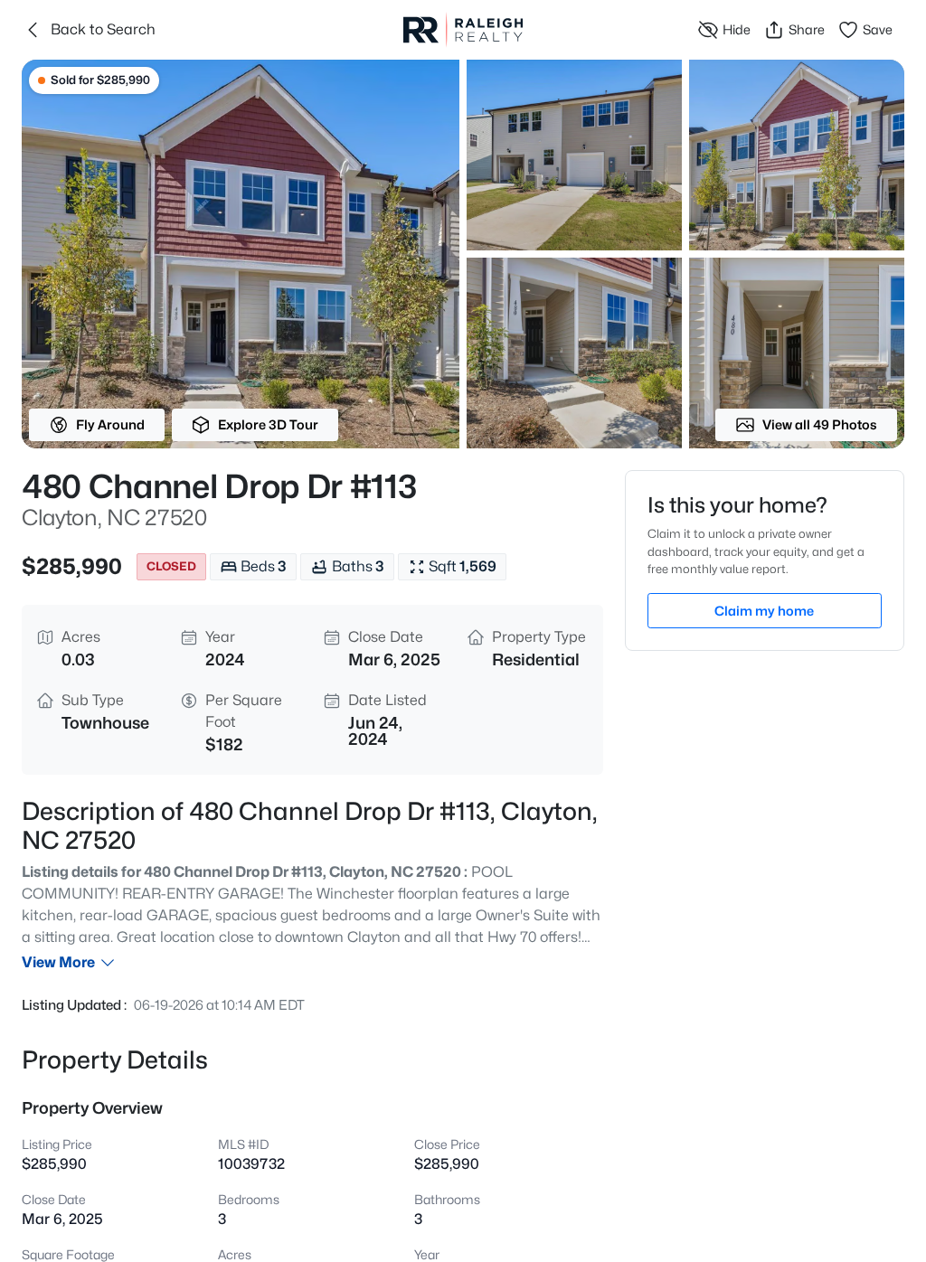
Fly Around (110, 424)
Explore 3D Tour (268, 424)
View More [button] (58, 962)
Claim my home (764, 610)
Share (807, 29)
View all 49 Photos (819, 424)
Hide (737, 29)
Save (878, 29)
